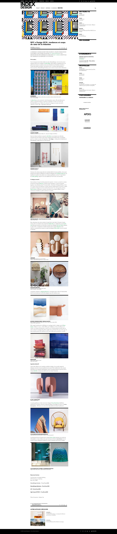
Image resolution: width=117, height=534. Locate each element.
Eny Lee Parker (60, 225)
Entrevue (48, 8)
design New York (37, 503)
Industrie (60, 8)
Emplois (47, 1)
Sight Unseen (56, 54)
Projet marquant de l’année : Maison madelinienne (87, 25)
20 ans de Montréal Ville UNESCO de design (55, 521)
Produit (43, 8)
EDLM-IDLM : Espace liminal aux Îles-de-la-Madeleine (87, 70)
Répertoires (35, 1)
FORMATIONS (41, 1)
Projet (38, 8)
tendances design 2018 (36, 505)
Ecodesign (54, 8)
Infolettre (93, 1)
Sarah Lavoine (33, 189)
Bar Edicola (81, 15)
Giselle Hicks (51, 223)
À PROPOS (52, 1)
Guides (30, 1)
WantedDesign (55, 53)
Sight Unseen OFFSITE (36, 504)
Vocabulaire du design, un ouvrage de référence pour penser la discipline (87, 85)
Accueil (22, 1)
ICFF (50, 53)
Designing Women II (45, 291)
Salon (26, 1)
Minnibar (81, 20)
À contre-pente (82, 36)
